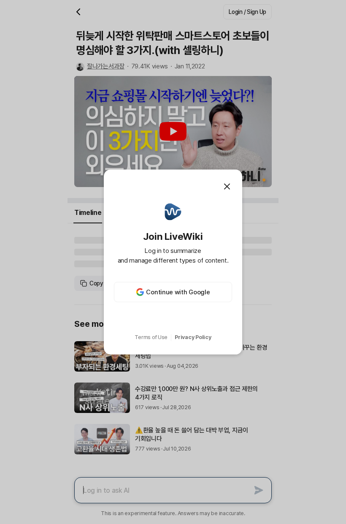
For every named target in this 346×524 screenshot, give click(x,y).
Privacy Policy (193, 337)
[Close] (227, 186)
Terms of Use (151, 337)
